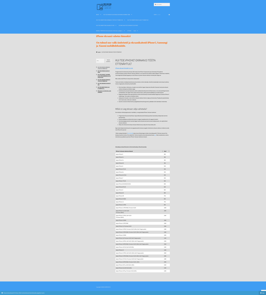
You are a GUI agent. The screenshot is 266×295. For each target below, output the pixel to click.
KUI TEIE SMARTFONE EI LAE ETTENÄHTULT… (138, 20)
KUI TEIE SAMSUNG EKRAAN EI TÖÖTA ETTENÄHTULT (104, 80)
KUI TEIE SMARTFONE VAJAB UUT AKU (105, 25)
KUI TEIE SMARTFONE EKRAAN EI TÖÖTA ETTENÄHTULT (109, 20)
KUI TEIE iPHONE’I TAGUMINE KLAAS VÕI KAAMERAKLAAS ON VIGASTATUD (104, 76)
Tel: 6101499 (130, 133)
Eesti (135, 30)
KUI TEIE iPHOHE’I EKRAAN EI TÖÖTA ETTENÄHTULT (104, 68)
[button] (162, 151)
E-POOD (129, 30)
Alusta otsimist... (108, 60)
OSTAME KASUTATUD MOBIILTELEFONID (128, 25)
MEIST (97, 14)
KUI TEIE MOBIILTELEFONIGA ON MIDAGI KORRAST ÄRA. (116, 14)
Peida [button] (263, 293)
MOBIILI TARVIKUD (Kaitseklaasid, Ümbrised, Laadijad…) (109, 30)
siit (155, 135)
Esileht (99, 52)
